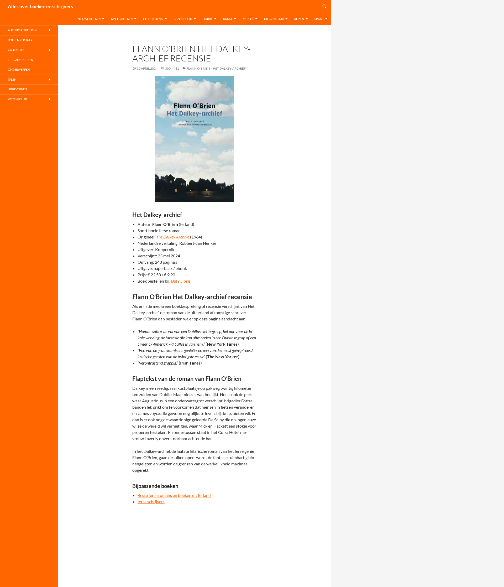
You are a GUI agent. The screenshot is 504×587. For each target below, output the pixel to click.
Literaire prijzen (20, 59)
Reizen (299, 18)
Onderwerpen (19, 69)
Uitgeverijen (17, 89)
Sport (319, 18)
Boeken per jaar (20, 40)
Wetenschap (17, 99)
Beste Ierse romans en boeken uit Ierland (174, 495)
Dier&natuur (274, 18)
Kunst (227, 18)
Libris (185, 280)
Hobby (208, 18)
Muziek (248, 18)
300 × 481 (172, 68)
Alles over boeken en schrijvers (40, 6)
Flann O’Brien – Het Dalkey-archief (216, 68)
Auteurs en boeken (22, 30)
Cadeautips (16, 49)
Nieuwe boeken (89, 18)
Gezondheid (183, 18)
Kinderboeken (122, 18)
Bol (174, 280)
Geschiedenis (153, 18)
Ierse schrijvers (151, 501)
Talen (12, 79)
